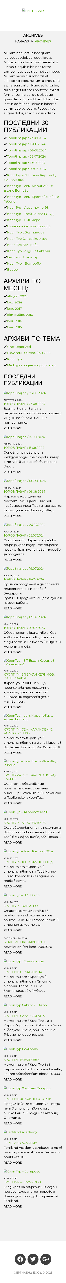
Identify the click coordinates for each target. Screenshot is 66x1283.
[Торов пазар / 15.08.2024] (24, 436)
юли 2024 (14, 302)
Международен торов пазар (31, 365)
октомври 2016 (20, 315)
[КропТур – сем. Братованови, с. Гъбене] (33, 763)
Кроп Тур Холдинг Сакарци (29, 251)
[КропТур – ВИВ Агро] (22, 895)
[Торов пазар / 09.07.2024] (25, 617)
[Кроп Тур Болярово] (21, 1048)
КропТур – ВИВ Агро (23, 220)
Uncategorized (19, 347)
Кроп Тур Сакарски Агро (27, 238)
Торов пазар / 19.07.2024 (26, 163)
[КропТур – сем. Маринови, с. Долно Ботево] (33, 717)
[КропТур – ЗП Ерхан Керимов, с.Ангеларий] (33, 662)
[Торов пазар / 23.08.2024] (25, 393)
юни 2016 (14, 321)
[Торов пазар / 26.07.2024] (24, 524)
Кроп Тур (14, 359)
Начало (22, 41)
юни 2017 (14, 308)
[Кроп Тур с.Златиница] (24, 961)
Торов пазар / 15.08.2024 (26, 144)
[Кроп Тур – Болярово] (22, 1171)
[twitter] (32, 1259)
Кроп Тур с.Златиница (25, 232)
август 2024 (17, 296)
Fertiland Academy (22, 257)
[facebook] (20, 1259)
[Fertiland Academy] (20, 1132)
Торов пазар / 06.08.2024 (27, 150)
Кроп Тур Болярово (22, 245)
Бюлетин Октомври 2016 (29, 226)
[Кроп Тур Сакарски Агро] (25, 1005)
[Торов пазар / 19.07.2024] (24, 568)
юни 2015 (14, 327)
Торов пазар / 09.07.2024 (26, 169)
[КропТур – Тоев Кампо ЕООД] (28, 851)
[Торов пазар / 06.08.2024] (25, 480)
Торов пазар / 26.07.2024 (26, 156)
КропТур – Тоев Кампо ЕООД (30, 214)
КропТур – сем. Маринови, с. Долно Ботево (28, 731)
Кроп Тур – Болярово (24, 263)
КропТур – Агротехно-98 (28, 207)
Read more (13, 428)
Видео (12, 269)
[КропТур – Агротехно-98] (26, 811)
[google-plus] (45, 1259)
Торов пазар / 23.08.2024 (26, 138)
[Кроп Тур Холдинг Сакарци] (27, 1088)
